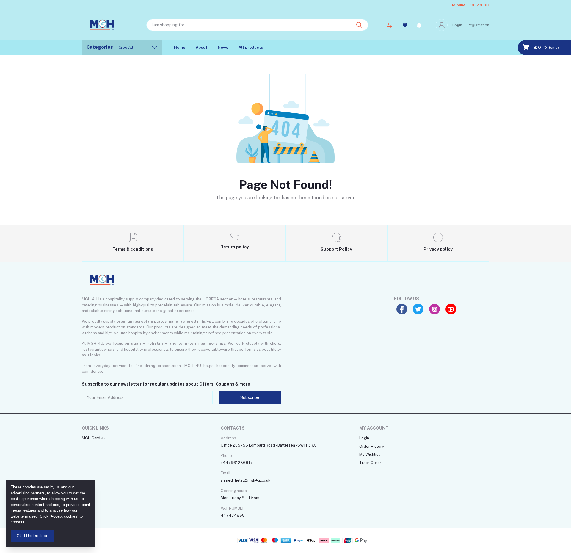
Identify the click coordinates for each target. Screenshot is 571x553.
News (223, 47)
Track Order (370, 462)
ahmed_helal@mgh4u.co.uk (245, 480)
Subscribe (249, 397)
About (201, 47)
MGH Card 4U (94, 438)
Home (179, 47)
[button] (419, 25)
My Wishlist (369, 454)
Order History (371, 446)
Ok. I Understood (32, 535)
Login (457, 25)
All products (251, 47)
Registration (478, 25)
